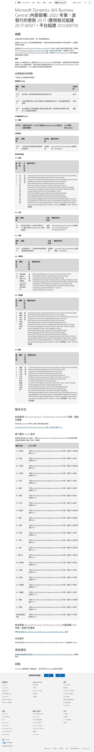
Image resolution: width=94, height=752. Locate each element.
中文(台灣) (7, 739)
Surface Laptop (5, 687)
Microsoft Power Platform (38, 728)
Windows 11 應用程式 (7, 702)
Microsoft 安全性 (6, 716)
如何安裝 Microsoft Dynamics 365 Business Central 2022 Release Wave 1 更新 (43, 632)
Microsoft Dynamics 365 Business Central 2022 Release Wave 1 (53, 654)
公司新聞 (65, 716)
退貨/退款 (35, 693)
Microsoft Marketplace (38, 725)
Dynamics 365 (5, 722)
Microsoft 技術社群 (37, 722)
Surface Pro (4, 685)
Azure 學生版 (66, 705)
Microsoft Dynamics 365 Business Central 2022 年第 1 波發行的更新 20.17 (39, 427)
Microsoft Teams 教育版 (68, 690)
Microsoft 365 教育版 (68, 693)
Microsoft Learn (36, 716)
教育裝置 (65, 687)
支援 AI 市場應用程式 (37, 719)
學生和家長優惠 (66, 702)
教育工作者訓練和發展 (68, 699)
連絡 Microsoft (48, 748)
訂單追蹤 (35, 696)
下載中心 (35, 687)
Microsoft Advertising (7, 728)
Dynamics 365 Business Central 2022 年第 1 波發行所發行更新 (41, 51)
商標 (67, 748)
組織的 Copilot (5, 690)
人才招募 (65, 714)
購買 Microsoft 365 (60, 2)
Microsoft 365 (26, 2)
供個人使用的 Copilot (7, 693)
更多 (50, 2)
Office (33, 2)
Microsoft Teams (6, 734)
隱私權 (55, 748)
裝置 (44, 2)
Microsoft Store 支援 (37, 690)
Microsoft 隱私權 (67, 719)
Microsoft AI (5, 714)
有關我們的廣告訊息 (74, 748)
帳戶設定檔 (35, 685)
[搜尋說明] (85, 2)
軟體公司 (35, 731)
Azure (3, 719)
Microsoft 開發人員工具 (38, 714)
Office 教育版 (66, 696)
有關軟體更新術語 (25, 654)
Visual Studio (36, 734)
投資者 (64, 722)
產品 (38, 2)
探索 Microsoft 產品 (6, 699)
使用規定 (61, 748)
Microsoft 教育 (66, 685)
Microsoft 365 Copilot (7, 731)
